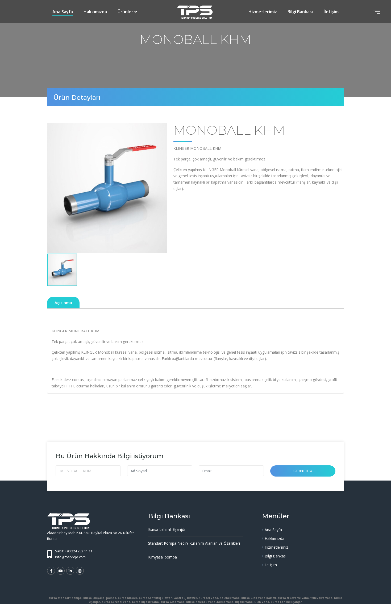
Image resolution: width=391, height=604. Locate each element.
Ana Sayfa (62, 12)
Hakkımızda (95, 12)
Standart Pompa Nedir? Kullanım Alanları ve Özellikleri (194, 543)
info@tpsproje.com (70, 557)
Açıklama (63, 302)
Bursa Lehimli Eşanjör (167, 529)
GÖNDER (302, 470)
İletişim (331, 12)
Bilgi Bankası (300, 12)
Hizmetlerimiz (262, 12)
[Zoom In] (107, 188)
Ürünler (125, 12)
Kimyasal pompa (162, 557)
